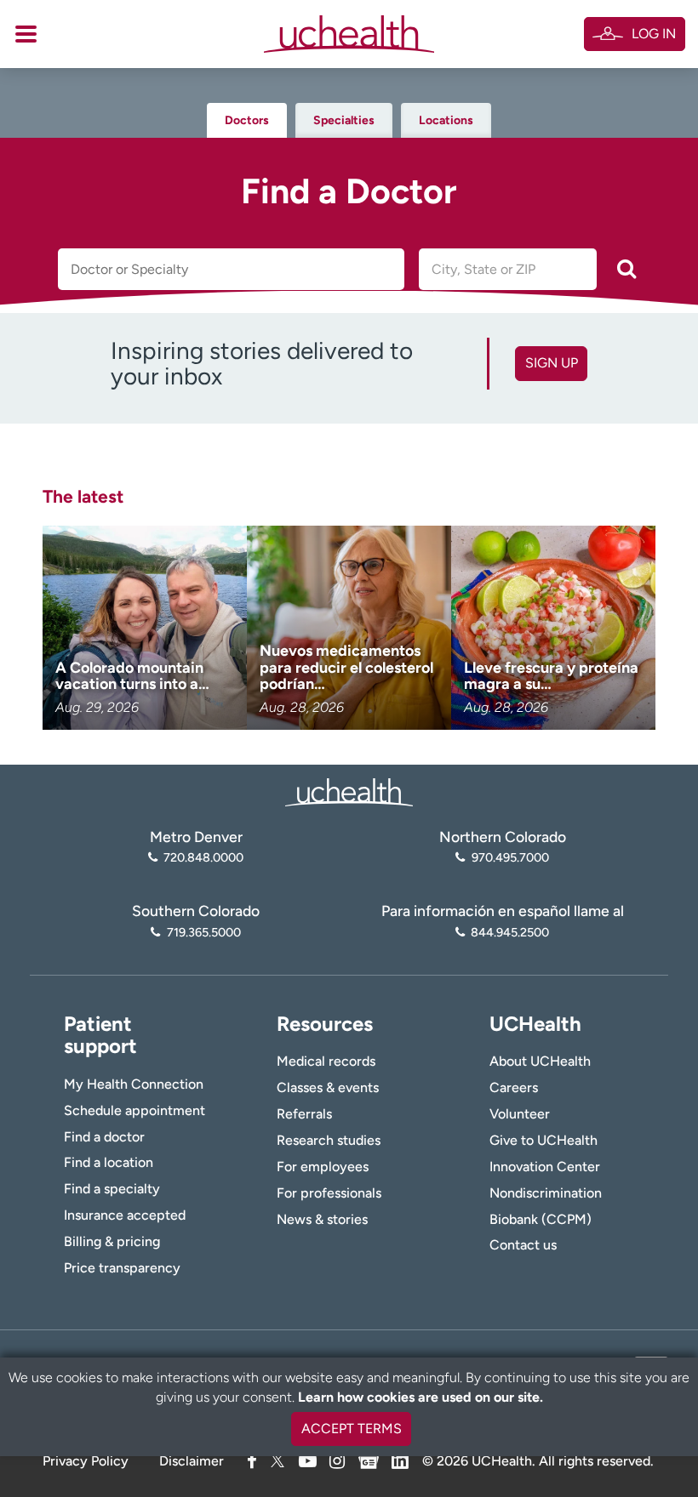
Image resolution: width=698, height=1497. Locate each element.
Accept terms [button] (351, 1428)
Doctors (247, 120)
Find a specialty (112, 1189)
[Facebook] (252, 1460)
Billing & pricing (112, 1241)
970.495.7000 (510, 857)
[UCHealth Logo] (349, 791)
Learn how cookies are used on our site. (420, 1397)
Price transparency (122, 1268)
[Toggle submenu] (26, 34)
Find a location (108, 1162)
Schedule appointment (134, 1110)
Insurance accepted (125, 1215)
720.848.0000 (203, 857)
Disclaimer (191, 1461)
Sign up (551, 363)
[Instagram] (337, 1460)
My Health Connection (133, 1084)
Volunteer (519, 1114)
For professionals (329, 1193)
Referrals (304, 1114)
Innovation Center (544, 1166)
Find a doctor (104, 1137)
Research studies (328, 1140)
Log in (654, 34)
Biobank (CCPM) (540, 1219)
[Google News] (368, 1458)
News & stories (322, 1219)
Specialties (344, 120)
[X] (277, 1460)
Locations (446, 120)
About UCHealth (540, 1061)
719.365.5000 (203, 932)
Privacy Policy (86, 1461)
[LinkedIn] (400, 1458)
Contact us (523, 1245)
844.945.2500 (510, 932)
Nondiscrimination (545, 1193)
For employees (323, 1166)
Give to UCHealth (543, 1140)
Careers (513, 1087)
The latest (83, 496)
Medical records (326, 1061)
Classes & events (328, 1087)
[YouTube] (308, 1460)
